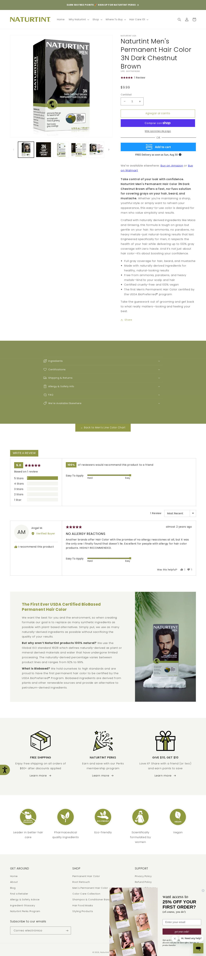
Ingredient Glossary (22, 905)
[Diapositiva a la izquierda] (13, 149)
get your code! (182, 931)
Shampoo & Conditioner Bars (90, 899)
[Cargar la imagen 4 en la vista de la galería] (79, 150)
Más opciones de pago (158, 131)
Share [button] (128, 319)
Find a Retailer (19, 893)
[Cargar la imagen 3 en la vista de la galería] (61, 150)
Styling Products (82, 911)
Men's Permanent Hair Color (90, 888)
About (14, 882)
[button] (78, 19)
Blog (13, 888)
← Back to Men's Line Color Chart (103, 427)
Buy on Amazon (171, 165)
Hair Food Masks (82, 905)
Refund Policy (143, 882)
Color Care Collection (86, 893)
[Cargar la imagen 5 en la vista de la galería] (96, 150)
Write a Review (24, 453)
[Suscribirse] (67, 930)
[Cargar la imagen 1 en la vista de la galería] (26, 150)
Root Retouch (81, 882)
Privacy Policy (143, 876)
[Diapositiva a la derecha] (108, 149)
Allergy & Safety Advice (25, 899)
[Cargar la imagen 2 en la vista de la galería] (44, 150)
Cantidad (126, 94)
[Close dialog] (203, 890)
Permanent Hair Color (86, 876)
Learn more (38, 775)
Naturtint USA (106, 952)
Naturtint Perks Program (25, 911)
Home (14, 876)
